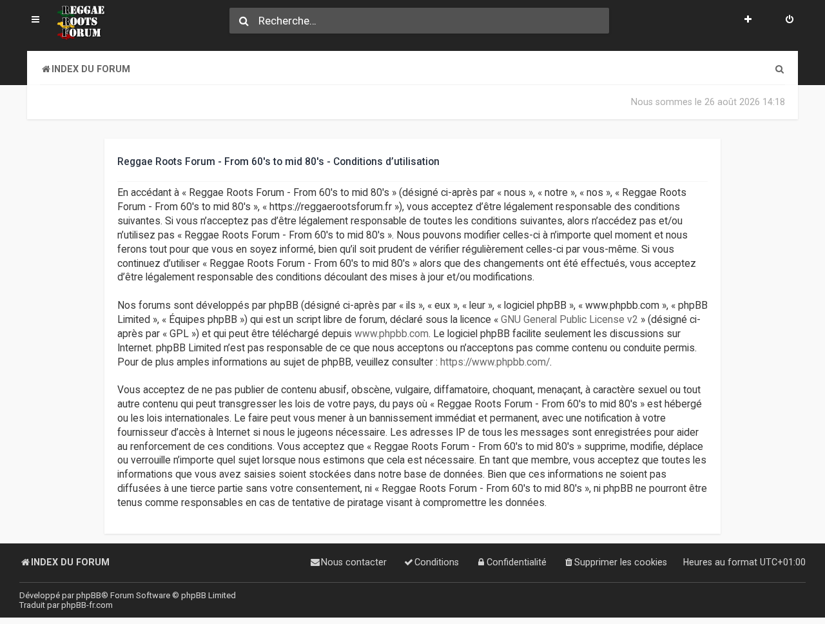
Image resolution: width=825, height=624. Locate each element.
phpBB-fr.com (87, 605)
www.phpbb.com (391, 334)
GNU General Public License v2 (569, 320)
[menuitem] (789, 21)
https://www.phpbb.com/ (495, 362)
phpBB (88, 595)
